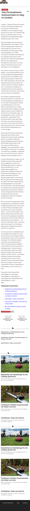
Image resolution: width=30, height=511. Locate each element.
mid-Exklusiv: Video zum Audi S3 (14, 299)
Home (18, 502)
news (12, 311)
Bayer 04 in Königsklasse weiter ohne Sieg (8, 319)
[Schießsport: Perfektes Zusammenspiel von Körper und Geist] (15, 402)
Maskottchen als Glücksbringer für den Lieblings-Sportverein (12, 332)
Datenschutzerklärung (8, 502)
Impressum (25, 502)
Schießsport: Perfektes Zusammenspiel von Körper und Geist (14, 338)
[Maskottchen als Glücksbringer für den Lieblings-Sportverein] (15, 372)
